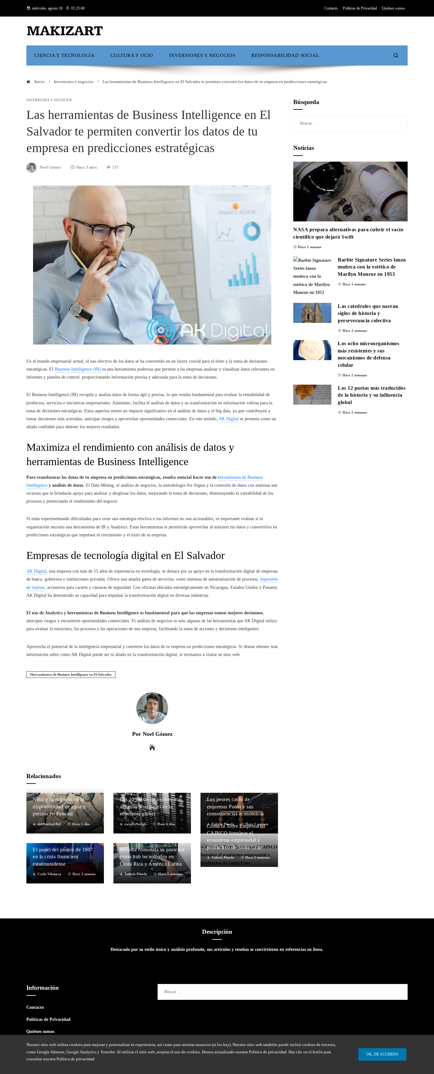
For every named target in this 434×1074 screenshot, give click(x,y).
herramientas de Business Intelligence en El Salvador (72, 674)
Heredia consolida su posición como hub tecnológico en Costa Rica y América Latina (152, 857)
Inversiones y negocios (49, 100)
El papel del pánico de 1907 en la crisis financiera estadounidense (63, 857)
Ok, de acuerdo (382, 1054)
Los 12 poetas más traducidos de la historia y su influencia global (371, 395)
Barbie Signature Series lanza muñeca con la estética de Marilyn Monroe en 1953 (372, 267)
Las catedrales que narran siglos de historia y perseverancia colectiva (368, 313)
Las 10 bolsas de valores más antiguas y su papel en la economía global (151, 806)
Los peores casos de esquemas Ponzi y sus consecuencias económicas (235, 806)
